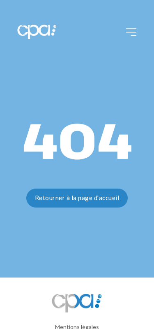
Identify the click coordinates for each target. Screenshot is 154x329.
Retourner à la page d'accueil (77, 197)
